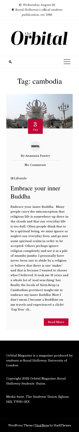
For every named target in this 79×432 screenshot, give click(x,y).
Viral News (42, 425)
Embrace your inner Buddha (35, 192)
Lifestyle (20, 178)
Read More (56, 322)
